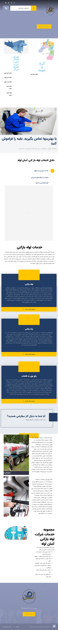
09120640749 (25, 608)
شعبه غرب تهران (8, 82)
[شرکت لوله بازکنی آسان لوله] (50, 7)
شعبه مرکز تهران (8, 77)
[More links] (13, 8)
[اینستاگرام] (11, 2)
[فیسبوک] (14, 2)
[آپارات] (5, 2)
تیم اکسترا (32, 627)
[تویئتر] (8, 2)
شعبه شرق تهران (8, 73)
